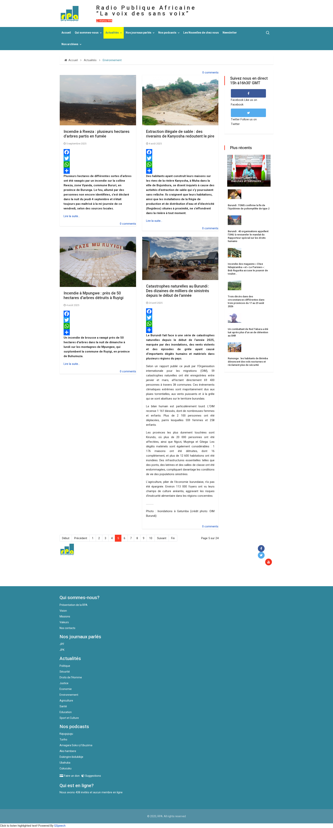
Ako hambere (68, 751)
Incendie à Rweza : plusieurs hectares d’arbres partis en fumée (97, 133)
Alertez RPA (105, 20)
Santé (63, 706)
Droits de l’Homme (71, 677)
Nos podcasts (167, 33)
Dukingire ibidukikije (71, 756)
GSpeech (60, 825)
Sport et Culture (69, 717)
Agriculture (66, 700)
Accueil (66, 33)
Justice (64, 683)
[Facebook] (98, 152)
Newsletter (230, 33)
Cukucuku (65, 768)
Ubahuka (65, 762)
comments (212, 72)
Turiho (63, 739)
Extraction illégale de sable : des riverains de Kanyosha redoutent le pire (180, 133)
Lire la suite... (72, 216)
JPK (62, 649)
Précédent (80, 538)
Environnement (69, 694)
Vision (63, 610)
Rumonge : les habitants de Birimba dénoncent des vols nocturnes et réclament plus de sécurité (248, 361)
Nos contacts (67, 628)
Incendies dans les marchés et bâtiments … (247, 179)
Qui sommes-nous (86, 33)
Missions (65, 616)
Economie (66, 689)
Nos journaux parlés (138, 33)
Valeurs (64, 622)
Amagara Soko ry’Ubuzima (76, 745)
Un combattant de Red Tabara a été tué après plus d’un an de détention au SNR (248, 332)
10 (150, 538)
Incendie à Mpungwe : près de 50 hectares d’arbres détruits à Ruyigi (94, 295)
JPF (62, 644)
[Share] (98, 171)
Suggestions (92, 775)
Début (65, 538)
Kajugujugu (66, 733)
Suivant (161, 538)
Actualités (112, 33)
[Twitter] (98, 158)
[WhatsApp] (98, 164)
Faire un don (130, 578)
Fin (173, 538)
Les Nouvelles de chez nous (201, 33)
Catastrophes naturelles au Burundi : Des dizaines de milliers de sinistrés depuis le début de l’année (177, 291)
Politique (65, 665)
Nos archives (69, 44)
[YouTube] (269, 562)
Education (66, 712)
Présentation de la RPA (73, 604)
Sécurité (65, 671)
